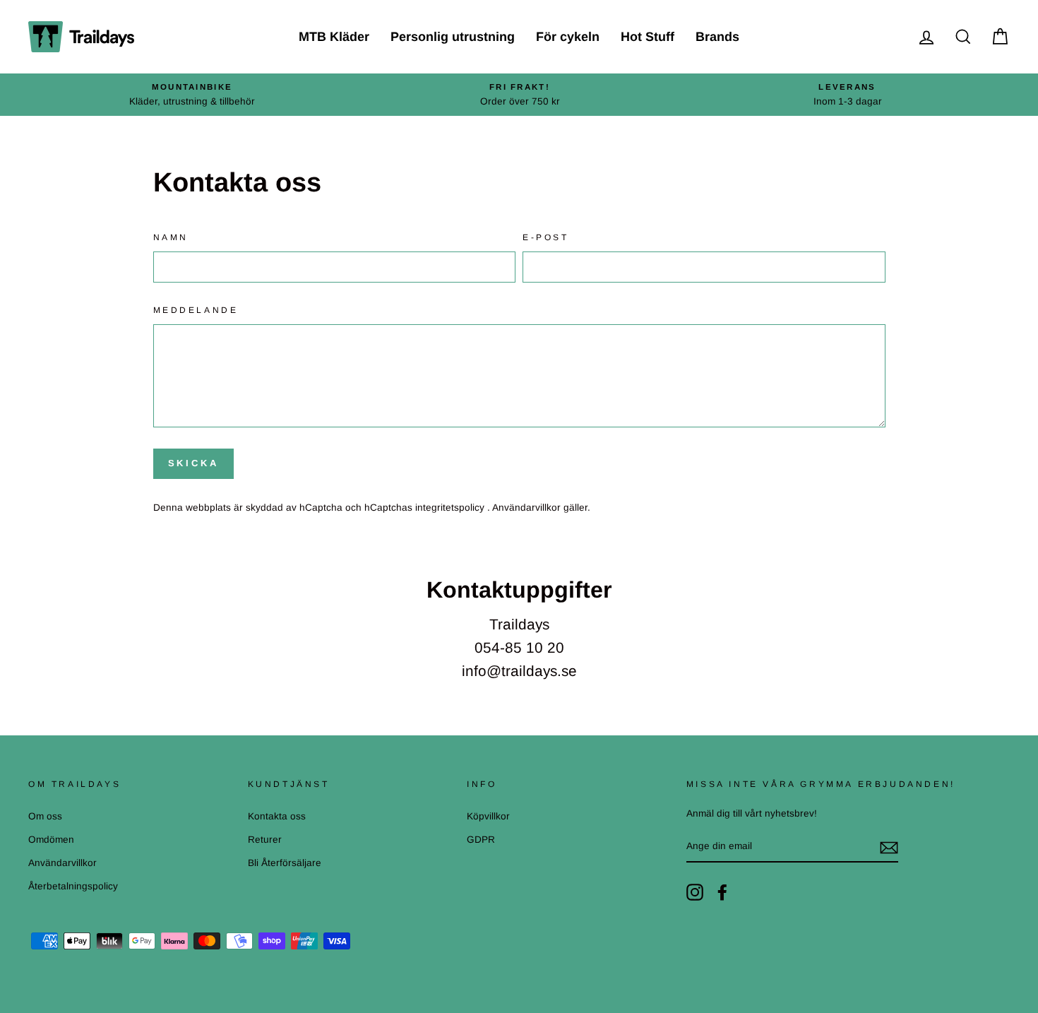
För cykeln (567, 37)
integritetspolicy (451, 507)
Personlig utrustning (452, 37)
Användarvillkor (527, 507)
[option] (192, 95)
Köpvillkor (488, 816)
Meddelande (196, 310)
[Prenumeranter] (889, 847)
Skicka (193, 463)
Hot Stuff (647, 37)
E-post (546, 237)
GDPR (481, 839)
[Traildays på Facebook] (722, 892)
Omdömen (51, 839)
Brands (717, 37)
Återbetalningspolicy (73, 886)
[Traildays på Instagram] (694, 892)
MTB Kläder (334, 37)
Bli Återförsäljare (284, 863)
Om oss (45, 816)
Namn (171, 237)
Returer (265, 839)
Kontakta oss (277, 816)
